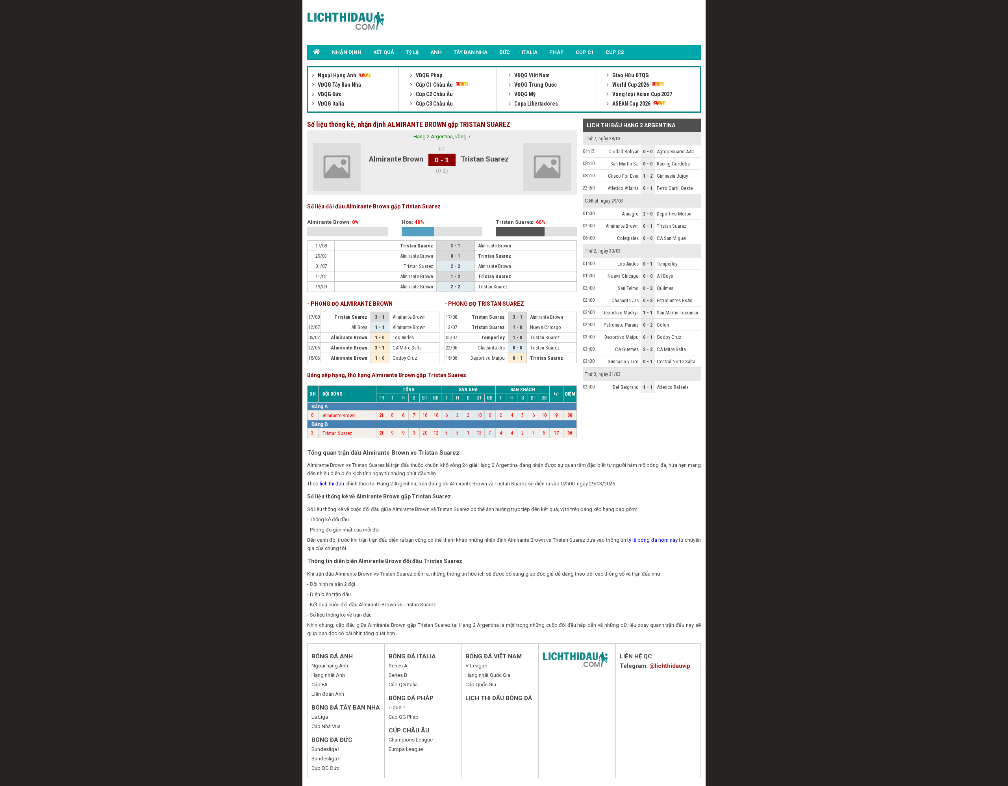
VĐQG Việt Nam (531, 75)
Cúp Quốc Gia (480, 685)
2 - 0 (648, 214)
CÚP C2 (615, 52)
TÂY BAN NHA (470, 52)
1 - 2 (648, 176)
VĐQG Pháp (428, 75)
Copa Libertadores (535, 103)
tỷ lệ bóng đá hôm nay (652, 540)
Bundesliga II (326, 759)
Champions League (411, 740)
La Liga (319, 717)
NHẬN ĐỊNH (346, 52)
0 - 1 (648, 188)
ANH (436, 52)
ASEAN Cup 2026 (631, 103)
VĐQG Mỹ (524, 94)
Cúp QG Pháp (404, 717)
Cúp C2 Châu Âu (434, 94)
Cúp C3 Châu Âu (434, 103)
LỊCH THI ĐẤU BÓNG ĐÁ (498, 698)
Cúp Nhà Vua (326, 726)
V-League (476, 666)
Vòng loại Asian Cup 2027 (641, 94)
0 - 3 (648, 288)
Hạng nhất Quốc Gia (487, 675)
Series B (398, 675)
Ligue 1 (397, 707)
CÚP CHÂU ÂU (409, 730)
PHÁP (556, 52)
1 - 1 (648, 313)
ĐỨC (504, 52)
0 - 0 (648, 151)
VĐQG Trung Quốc (535, 85)
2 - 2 (648, 349)
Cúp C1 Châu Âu (434, 85)
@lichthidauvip (669, 665)
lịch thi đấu (332, 484)
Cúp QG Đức (325, 768)
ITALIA (529, 52)
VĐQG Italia (330, 103)
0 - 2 (648, 325)
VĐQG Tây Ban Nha (339, 85)
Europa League (406, 749)
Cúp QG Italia (403, 685)
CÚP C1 (585, 52)
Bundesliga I (325, 749)
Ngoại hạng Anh (329, 666)
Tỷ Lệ (412, 52)
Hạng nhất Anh (328, 675)
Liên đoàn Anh (327, 694)
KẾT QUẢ (383, 52)
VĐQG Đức (329, 94)
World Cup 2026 (630, 85)
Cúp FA (319, 685)
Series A (398, 666)
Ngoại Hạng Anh (337, 75)
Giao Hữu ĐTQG (630, 75)
